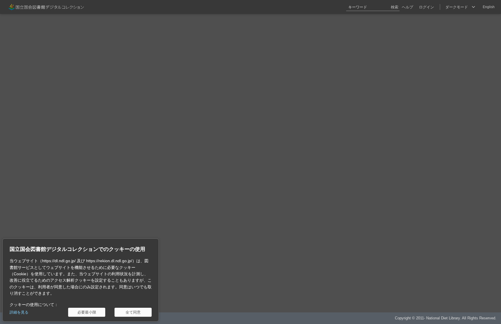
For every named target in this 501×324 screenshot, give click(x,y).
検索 (394, 7)
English (489, 7)
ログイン (426, 7)
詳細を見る (19, 312)
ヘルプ (407, 7)
